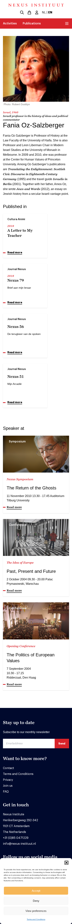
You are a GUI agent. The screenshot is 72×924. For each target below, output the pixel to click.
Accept (36, 890)
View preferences (36, 910)
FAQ (6, 791)
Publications (32, 23)
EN (50, 12)
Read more (14, 252)
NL (44, 12)
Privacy (8, 779)
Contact (8, 768)
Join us (8, 785)
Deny (36, 900)
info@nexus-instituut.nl (19, 843)
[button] (66, 863)
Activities (10, 23)
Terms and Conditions (36, 919)
